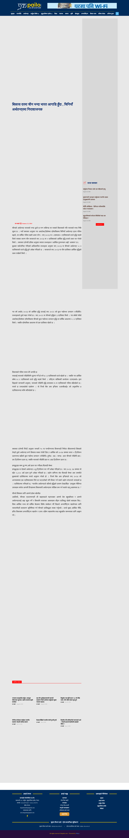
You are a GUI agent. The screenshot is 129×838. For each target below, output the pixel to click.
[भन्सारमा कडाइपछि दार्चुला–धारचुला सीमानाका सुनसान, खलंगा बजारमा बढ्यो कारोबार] (22, 691)
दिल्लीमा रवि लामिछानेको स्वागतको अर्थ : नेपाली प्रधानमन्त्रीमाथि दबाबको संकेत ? (71, 722)
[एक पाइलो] (13, 223)
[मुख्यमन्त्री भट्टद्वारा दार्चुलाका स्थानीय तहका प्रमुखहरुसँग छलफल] (113, 199)
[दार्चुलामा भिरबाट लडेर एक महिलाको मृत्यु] (113, 190)
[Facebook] (117, 13)
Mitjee (78, 833)
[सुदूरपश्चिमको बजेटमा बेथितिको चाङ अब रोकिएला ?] (113, 217)
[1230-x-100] (82, 10)
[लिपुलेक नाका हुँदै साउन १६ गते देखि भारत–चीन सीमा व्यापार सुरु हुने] (71, 691)
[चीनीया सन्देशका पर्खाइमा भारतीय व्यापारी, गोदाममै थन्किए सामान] (22, 713)
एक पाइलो (17, 223)
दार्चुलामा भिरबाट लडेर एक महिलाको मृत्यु (94, 189)
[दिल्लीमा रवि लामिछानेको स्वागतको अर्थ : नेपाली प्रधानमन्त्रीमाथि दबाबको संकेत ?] (71, 713)
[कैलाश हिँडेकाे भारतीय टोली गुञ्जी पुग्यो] (46, 713)
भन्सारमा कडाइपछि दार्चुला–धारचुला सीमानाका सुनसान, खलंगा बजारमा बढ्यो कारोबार (22, 700)
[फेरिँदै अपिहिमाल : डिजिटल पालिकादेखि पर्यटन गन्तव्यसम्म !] (113, 208)
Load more (99, 224)
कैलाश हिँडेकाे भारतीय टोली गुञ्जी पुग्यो (46, 720)
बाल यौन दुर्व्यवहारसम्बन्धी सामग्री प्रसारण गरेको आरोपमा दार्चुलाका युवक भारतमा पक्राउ (46, 700)
